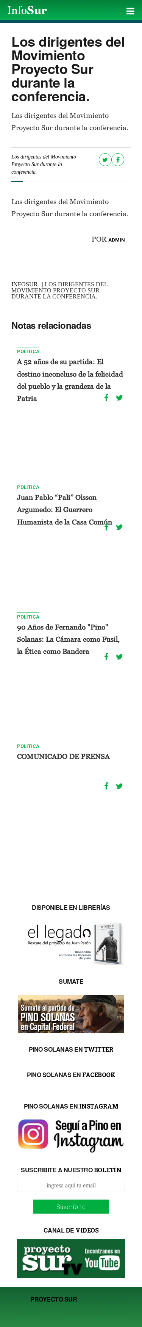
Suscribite (71, 1207)
